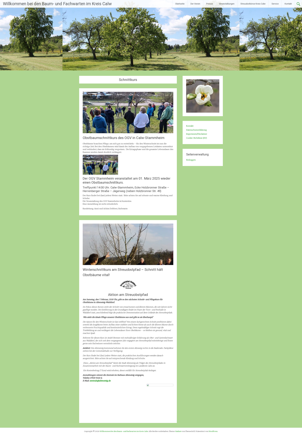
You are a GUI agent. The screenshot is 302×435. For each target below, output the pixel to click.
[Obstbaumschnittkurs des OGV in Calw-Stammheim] (128, 132)
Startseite (180, 3)
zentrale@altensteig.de (100, 381)
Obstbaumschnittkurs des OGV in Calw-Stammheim (123, 138)
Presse (209, 3)
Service (275, 3)
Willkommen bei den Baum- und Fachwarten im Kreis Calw (57, 3)
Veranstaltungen (226, 3)
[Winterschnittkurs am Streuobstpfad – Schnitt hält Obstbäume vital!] (128, 264)
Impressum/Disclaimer (196, 134)
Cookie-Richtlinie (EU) (196, 138)
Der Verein (195, 3)
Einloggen (191, 160)
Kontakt (288, 3)
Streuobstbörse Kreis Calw (253, 3)
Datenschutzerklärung (196, 130)
